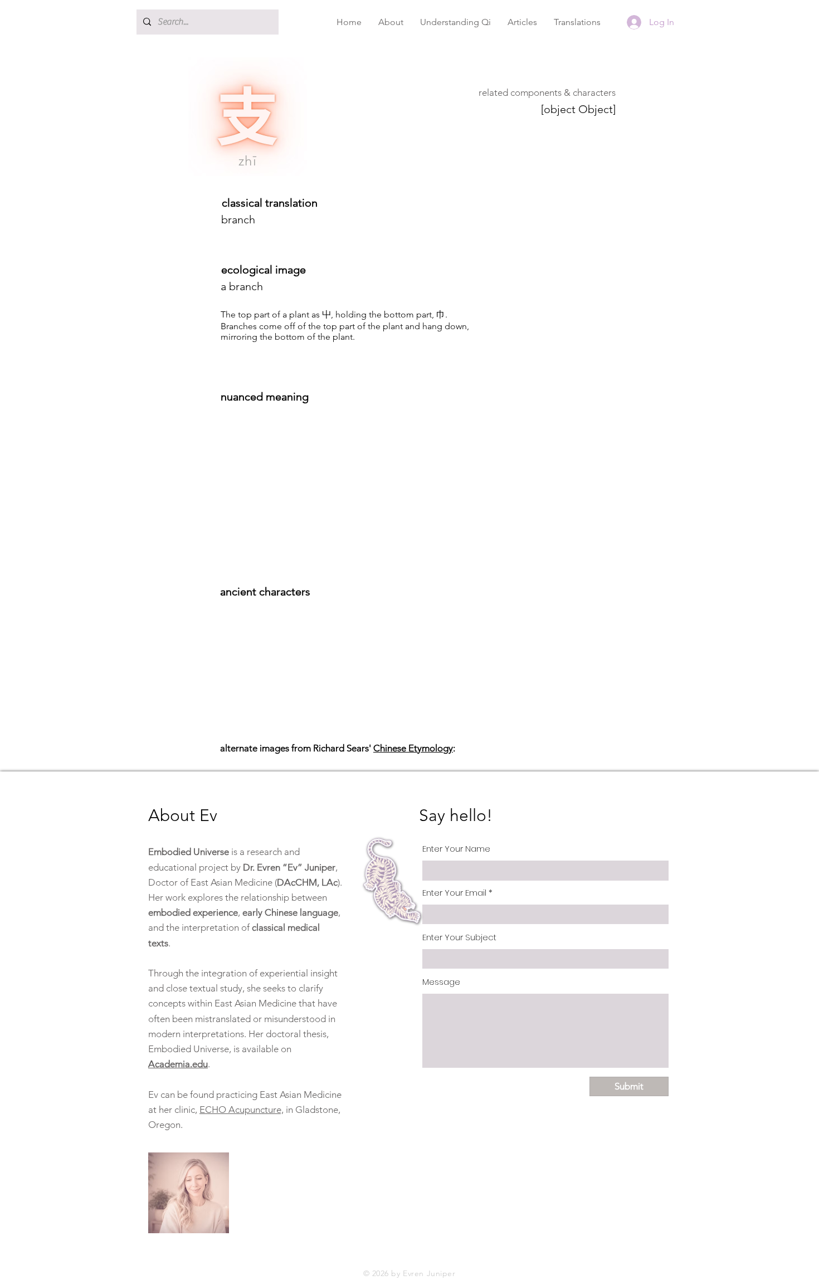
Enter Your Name (456, 848)
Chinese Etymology (413, 748)
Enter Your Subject (459, 937)
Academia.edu (178, 1063)
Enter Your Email (454, 892)
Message (441, 982)
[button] (391, 22)
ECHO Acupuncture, (241, 1109)
